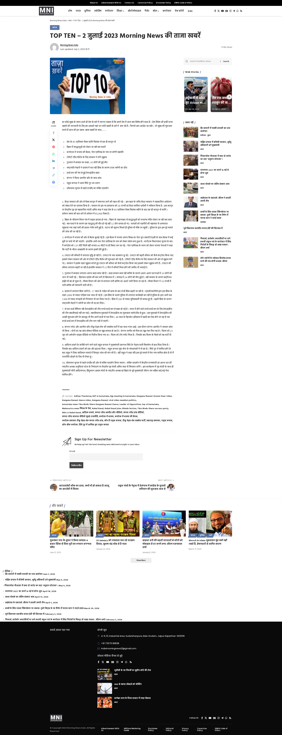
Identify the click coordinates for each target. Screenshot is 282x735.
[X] (218, 11)
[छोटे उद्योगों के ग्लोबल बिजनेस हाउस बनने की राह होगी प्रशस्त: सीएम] (190, 262)
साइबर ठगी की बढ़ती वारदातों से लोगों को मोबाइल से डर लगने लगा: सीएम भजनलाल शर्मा (162, 544)
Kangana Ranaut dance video (76, 400)
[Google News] (227, 11)
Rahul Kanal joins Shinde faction (120, 408)
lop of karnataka (150, 404)
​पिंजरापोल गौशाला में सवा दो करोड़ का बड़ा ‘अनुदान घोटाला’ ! (215, 158)
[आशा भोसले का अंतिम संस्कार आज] (190, 188)
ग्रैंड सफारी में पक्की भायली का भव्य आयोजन (215, 130)
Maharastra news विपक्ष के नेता (76, 408)
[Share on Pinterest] (53, 146)
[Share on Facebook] (53, 132)
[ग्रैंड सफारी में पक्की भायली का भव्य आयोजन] (190, 132)
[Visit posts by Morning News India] (54, 47)
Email (72, 451)
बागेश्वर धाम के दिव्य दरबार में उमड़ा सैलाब (132, 698)
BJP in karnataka (101, 396)
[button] (53, 175)
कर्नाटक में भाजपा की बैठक (126, 416)
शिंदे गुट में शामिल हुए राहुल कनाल (94, 425)
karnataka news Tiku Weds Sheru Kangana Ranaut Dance (90, 404)
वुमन (209, 135)
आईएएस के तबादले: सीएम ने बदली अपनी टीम (215, 199)
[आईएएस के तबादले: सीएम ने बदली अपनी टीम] (190, 202)
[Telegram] (234, 11)
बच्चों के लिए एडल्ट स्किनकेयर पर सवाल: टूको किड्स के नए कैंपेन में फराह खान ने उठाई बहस (214, 215)
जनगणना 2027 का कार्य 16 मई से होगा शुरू (214, 171)
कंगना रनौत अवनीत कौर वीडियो (108, 412)
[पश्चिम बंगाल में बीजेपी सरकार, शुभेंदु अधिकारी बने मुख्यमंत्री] (190, 146)
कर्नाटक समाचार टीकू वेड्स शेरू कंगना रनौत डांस (82, 420)
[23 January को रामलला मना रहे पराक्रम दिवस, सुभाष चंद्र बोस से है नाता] (118, 524)
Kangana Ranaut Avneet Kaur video (154, 396)
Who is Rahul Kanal (71, 412)
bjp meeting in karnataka (122, 396)
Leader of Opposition (130, 404)
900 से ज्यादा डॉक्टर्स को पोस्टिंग (128, 684)
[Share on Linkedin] (53, 161)
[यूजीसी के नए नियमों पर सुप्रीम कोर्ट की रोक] (104, 674)
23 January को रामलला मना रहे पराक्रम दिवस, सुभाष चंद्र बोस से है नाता (115, 542)
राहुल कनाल (166, 420)
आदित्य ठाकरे (88, 412)
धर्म (210, 535)
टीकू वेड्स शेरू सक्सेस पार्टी (133, 420)
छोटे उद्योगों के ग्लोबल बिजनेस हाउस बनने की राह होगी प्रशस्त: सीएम (215, 260)
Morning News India (58, 20)
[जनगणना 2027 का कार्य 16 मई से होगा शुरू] (190, 174)
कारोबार (203, 222)
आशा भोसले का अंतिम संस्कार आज (214, 184)
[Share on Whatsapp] (53, 153)
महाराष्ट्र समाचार (153, 420)
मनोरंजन (203, 135)
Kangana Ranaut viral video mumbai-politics (114, 400)
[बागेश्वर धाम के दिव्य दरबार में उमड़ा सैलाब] (104, 702)
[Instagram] (230, 11)
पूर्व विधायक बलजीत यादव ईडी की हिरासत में (203, 228)
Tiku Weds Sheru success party (152, 408)
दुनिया (202, 535)
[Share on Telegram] (53, 168)
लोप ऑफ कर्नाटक (70, 425)
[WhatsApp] (237, 11)
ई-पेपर (190, 11)
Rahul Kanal (98, 408)
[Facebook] (215, 11)
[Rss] (241, 11)
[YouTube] (222, 11)
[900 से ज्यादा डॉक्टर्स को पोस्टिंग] (104, 688)
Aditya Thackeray (82, 396)
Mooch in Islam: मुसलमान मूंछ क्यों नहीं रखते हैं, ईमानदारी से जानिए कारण (208, 542)
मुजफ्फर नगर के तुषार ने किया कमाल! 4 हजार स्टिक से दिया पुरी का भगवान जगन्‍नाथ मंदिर (70, 544)
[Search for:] (204, 61)
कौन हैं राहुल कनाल (112, 420)
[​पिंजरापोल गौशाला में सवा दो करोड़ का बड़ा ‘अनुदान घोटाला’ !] (190, 160)
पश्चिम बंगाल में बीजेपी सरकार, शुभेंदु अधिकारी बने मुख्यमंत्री (215, 144)
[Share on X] (53, 139)
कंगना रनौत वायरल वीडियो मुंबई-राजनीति (80, 416)
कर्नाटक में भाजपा (106, 416)
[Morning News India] (56, 718)
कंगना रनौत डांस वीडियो (133, 412)
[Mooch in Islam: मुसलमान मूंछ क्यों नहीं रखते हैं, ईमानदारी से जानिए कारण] (210, 524)
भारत (70, 20)
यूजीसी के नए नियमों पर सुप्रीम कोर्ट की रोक (132, 670)
